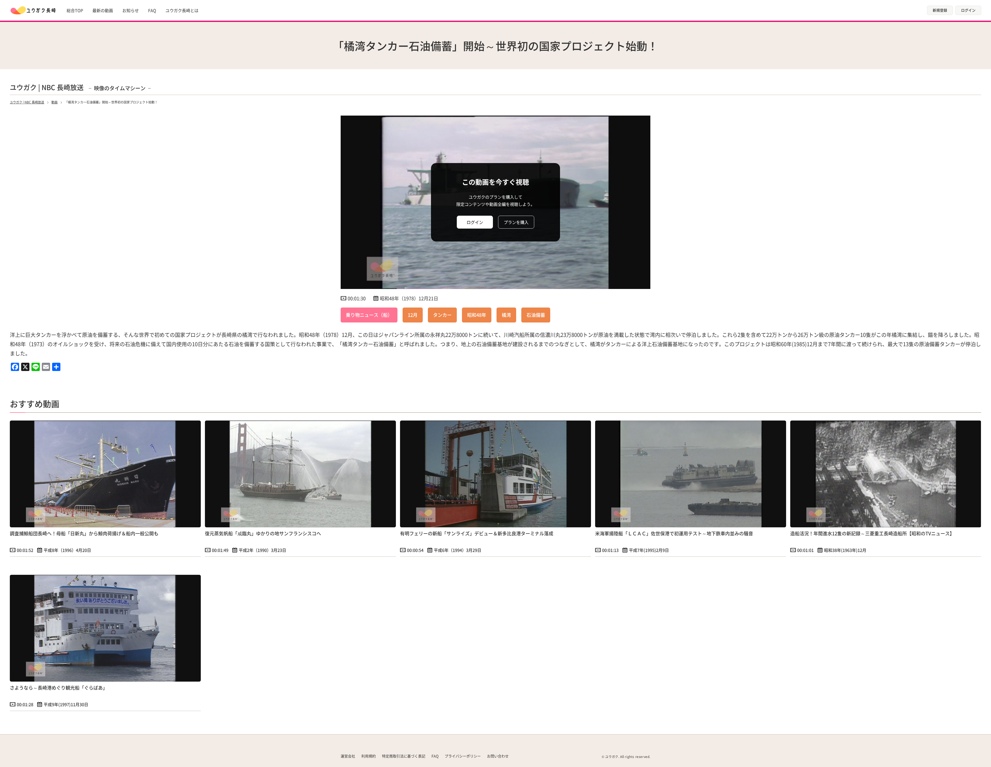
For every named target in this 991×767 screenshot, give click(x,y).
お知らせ (130, 10)
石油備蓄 (535, 314)
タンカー (442, 314)
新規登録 (940, 10)
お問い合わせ (498, 755)
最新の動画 (102, 10)
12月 (413, 314)
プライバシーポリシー (463, 755)
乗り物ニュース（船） (369, 314)
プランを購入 (516, 222)
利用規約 (368, 755)
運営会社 (348, 755)
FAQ (152, 10)
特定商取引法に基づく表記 (403, 755)
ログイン (968, 10)
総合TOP (75, 10)
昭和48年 (476, 314)
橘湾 (506, 314)
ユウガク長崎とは (181, 10)
